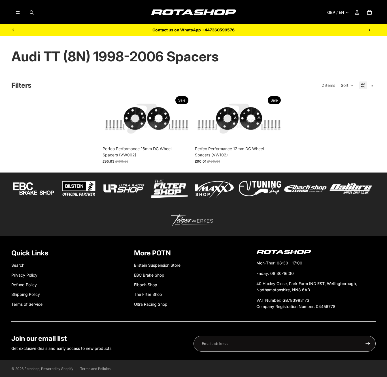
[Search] (31, 12)
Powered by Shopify (57, 369)
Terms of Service (26, 304)
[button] (347, 85)
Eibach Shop (145, 284)
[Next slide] (369, 30)
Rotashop (31, 369)
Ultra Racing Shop (150, 304)
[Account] (357, 12)
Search (17, 265)
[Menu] (17, 12)
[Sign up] (367, 343)
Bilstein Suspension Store (157, 265)
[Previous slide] (13, 30)
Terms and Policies (95, 369)
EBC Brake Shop (149, 275)
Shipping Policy (25, 294)
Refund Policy (24, 284)
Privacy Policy (24, 275)
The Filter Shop (148, 294)
